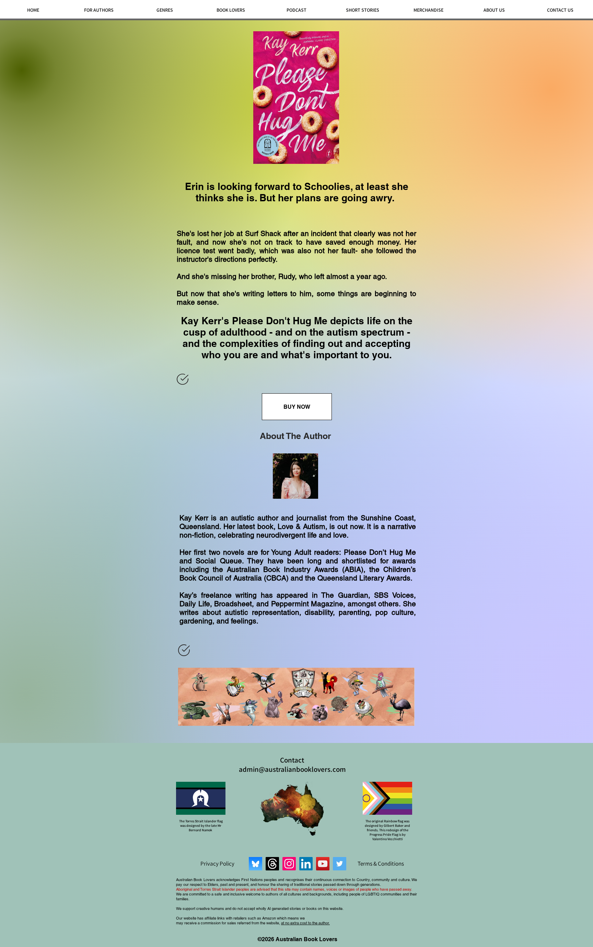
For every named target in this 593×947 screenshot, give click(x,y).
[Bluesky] (255, 863)
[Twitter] (339, 863)
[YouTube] (322, 863)
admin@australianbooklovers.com (292, 769)
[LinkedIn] (306, 863)
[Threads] (272, 863)
